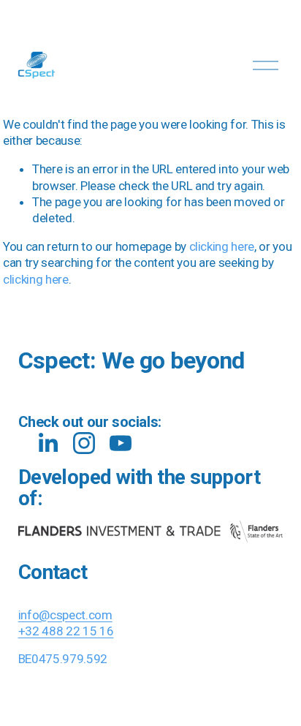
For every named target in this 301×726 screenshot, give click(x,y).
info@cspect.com (65, 615)
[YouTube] (120, 443)
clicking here (222, 246)
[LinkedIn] (47, 443)
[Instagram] (84, 443)
